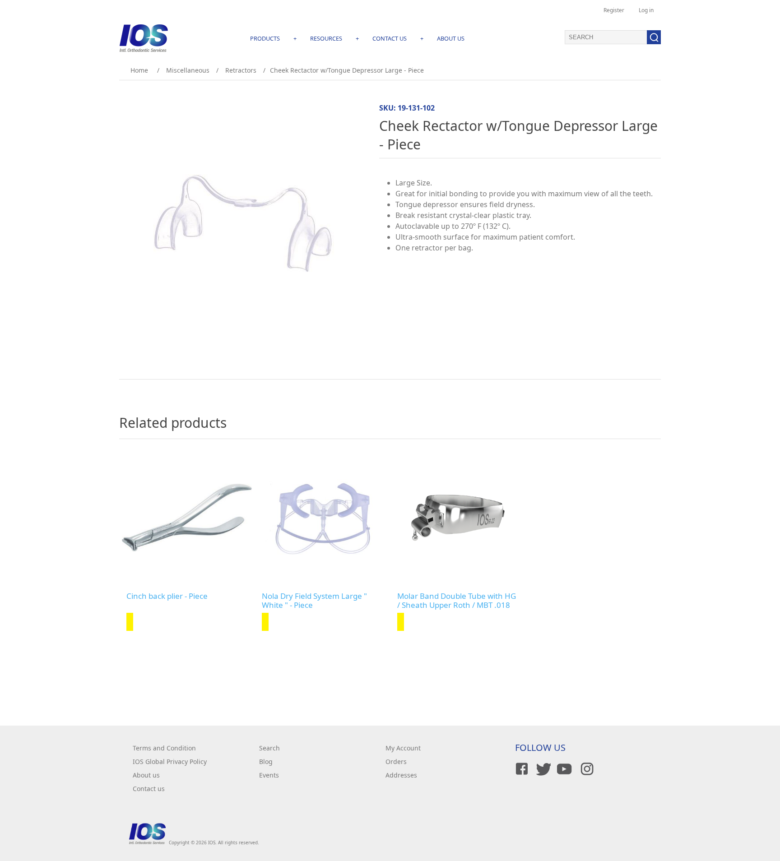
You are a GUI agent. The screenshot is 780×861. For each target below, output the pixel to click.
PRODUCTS (265, 38)
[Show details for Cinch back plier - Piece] (187, 518)
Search (269, 748)
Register (614, 10)
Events (269, 775)
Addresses (401, 775)
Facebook (520, 769)
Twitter (542, 769)
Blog (266, 761)
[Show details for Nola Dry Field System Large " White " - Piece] (322, 518)
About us (146, 775)
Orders (396, 761)
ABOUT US (450, 38)
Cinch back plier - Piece (167, 596)
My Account (403, 748)
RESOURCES (326, 38)
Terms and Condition (164, 748)
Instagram (585, 769)
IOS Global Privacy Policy (170, 761)
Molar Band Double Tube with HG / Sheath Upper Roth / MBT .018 (456, 601)
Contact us (149, 788)
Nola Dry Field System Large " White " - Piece (314, 601)
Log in (646, 10)
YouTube (563, 769)
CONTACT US (389, 38)
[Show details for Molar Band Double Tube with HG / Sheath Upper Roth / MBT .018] (458, 518)
